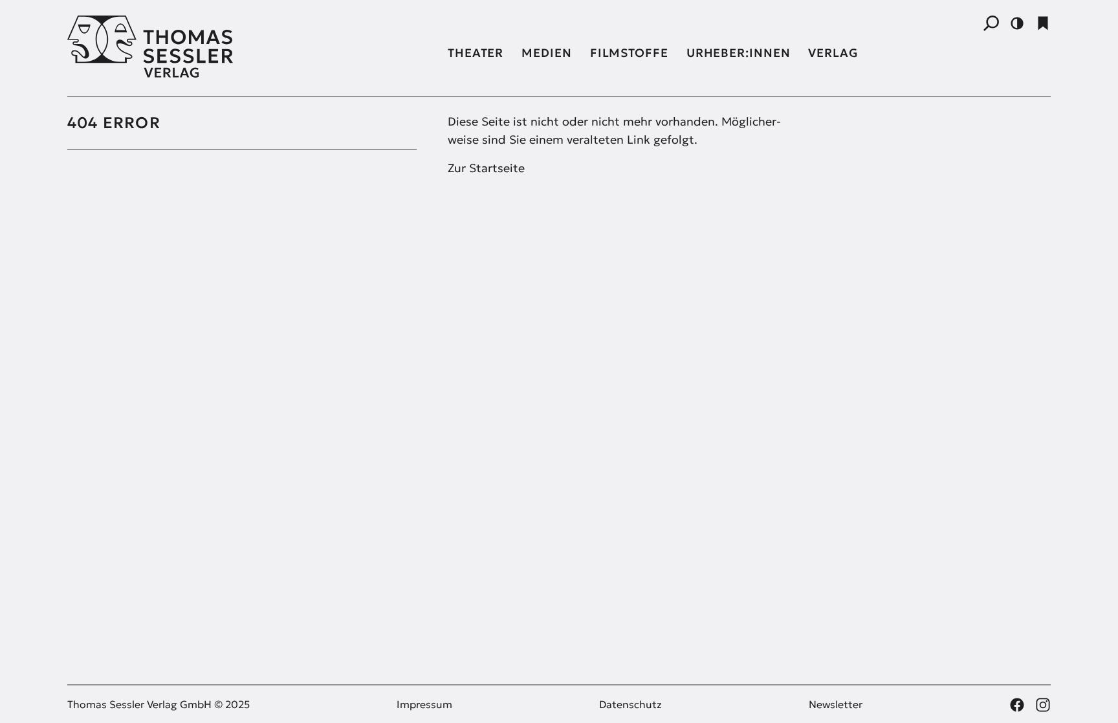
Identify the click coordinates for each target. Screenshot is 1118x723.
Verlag (833, 52)
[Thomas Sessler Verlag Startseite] (242, 47)
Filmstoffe (629, 52)
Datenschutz (630, 704)
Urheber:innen (738, 52)
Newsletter (835, 704)
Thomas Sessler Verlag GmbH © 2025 (158, 704)
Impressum (424, 704)
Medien (546, 52)
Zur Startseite (486, 168)
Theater (475, 52)
